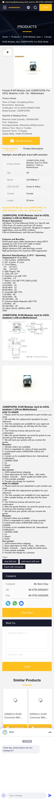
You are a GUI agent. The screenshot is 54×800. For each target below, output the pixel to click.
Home (5, 37)
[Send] (50, 795)
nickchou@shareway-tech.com (19, 2)
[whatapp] (15, 603)
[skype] (8, 603)
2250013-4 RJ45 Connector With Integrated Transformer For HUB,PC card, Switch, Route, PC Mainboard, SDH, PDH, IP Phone (12, 716)
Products (15, 37)
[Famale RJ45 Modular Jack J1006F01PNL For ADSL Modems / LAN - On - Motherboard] (33, 68)
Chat (45, 7)
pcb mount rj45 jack (30, 561)
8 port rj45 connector (13, 567)
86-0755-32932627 (44, 2)
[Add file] (4, 795)
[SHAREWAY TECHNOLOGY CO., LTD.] (14, 7)
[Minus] (50, 732)
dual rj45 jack (10, 561)
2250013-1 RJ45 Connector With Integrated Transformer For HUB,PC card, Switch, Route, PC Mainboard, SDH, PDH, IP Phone (38, 716)
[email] (21, 603)
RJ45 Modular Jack (32, 37)
